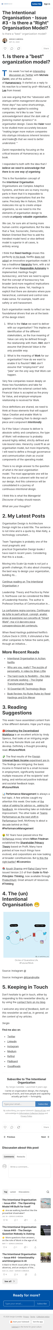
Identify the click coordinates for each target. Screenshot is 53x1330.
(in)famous (8, 838)
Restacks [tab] (21, 1156)
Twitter (11, 1036)
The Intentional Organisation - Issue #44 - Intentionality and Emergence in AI (19, 1257)
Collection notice (42, 1316)
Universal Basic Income (15, 760)
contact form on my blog (31, 1002)
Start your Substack (21, 1322)
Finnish (36, 756)
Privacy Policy (26, 1116)
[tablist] (14, 1156)
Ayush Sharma (14, 868)
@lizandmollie (31, 977)
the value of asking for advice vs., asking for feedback (25, 805)
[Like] (5, 48)
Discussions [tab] (24, 1192)
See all (8, 1281)
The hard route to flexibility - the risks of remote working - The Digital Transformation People (28, 680)
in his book (19, 256)
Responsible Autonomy (33, 268)
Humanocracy (13, 82)
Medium (11, 1051)
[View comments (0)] (12, 48)
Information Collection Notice (31, 1113)
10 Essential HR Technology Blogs (26, 688)
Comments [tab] (9, 1156)
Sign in (47, 4)
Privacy (26, 1316)
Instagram (13, 1046)
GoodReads (13, 1066)
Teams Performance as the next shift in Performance (24, 817)
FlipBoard (12, 1061)
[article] (26, 1210)
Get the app (38, 1322)
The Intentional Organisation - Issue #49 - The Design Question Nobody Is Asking (19, 1230)
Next (43, 1137)
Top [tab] (5, 1192)
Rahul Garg (34, 868)
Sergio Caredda (16, 39)
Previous (11, 1137)
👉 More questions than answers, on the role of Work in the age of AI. (19, 1239)
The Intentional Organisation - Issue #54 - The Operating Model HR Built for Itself (19, 1203)
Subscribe (36, 4)
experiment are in (39, 760)
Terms (32, 1316)
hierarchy (26, 264)
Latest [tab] (13, 1192)
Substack (15, 1327)
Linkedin (12, 1041)
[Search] (48, 1192)
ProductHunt (9, 880)
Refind (11, 1056)
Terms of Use (40, 1110)
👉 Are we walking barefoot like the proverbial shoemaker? (19, 1211)
